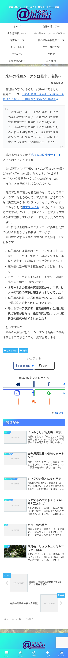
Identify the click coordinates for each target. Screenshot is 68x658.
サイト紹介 (12, 350)
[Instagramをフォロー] (18, 392)
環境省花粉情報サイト (45, 154)
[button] (44, 366)
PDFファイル (30, 207)
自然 (25, 350)
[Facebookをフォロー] (49, 384)
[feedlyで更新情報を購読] (49, 392)
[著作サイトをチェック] (18, 384)
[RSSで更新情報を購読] (33, 401)
